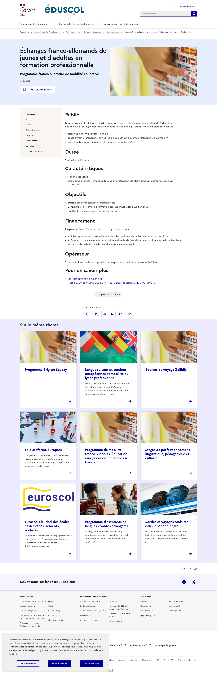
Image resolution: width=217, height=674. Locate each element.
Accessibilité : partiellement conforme (109, 660)
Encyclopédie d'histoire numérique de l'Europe (118, 607)
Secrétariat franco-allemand (83, 278)
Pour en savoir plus (34, 151)
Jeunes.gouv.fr (175, 606)
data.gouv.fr (116, 645)
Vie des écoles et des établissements (119, 24)
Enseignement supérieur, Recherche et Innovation (30, 624)
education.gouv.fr (27, 606)
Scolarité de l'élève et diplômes (74, 24)
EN (165, 660)
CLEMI (51, 615)
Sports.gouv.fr (175, 610)
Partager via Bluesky (104, 314)
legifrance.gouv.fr (139, 645)
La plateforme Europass (43, 449)
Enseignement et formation (34, 24)
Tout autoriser (91, 663)
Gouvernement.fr (147, 610)
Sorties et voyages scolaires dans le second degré (166, 523)
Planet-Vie (112, 601)
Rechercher (194, 14)
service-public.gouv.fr (166, 645)
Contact (134, 660)
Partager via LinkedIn (113, 314)
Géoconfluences (115, 621)
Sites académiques (56, 620)
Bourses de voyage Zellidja (166, 369)
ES (172, 660)
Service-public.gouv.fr (178, 601)
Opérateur (30, 146)
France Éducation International (33, 601)
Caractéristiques (33, 130)
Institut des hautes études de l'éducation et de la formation (32, 617)
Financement (31, 140)
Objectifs (30, 135)
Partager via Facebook (88, 314)
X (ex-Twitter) (193, 581)
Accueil (23, 32)
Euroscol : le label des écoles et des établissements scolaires (47, 526)
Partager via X (96, 314)
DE (157, 660)
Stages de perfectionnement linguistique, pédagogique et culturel (167, 453)
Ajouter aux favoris (40, 90)
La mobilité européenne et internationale (102, 32)
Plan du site (147, 660)
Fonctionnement (73, 32)
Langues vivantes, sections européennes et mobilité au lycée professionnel (106, 373)
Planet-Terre (85, 615)
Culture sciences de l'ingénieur (93, 610)
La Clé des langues (88, 606)
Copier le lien (129, 314)
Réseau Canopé (55, 610)
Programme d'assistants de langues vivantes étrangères (106, 523)
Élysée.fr (144, 601)
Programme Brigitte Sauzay (46, 369)
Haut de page (189, 568)
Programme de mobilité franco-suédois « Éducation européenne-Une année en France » (106, 456)
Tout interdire (59, 663)
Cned (50, 606)
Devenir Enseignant (28, 610)
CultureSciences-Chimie (90, 601)
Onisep (51, 601)
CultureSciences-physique (91, 620)
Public (28, 119)
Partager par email (121, 314)
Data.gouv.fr (145, 606)
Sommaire (31, 114)
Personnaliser (28, 663)
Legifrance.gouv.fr (148, 615)
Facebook (184, 581)
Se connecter (187, 6)
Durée (28, 124)
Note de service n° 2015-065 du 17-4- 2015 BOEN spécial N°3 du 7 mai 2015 (109, 283)
